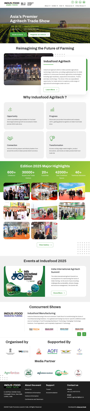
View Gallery (44, 245)
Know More (57, 293)
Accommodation (51, 393)
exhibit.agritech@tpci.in (75, 397)
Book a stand (17, 35)
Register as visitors (38, 35)
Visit (60, 6)
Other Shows (79, 6)
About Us (28, 389)
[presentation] (79, 334)
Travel (48, 389)
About (47, 6)
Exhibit (54, 6)
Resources (68, 6)
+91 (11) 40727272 (73, 391)
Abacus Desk (81, 407)
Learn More (50, 90)
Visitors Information (32, 396)
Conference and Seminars (34, 399)
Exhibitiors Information (33, 393)
